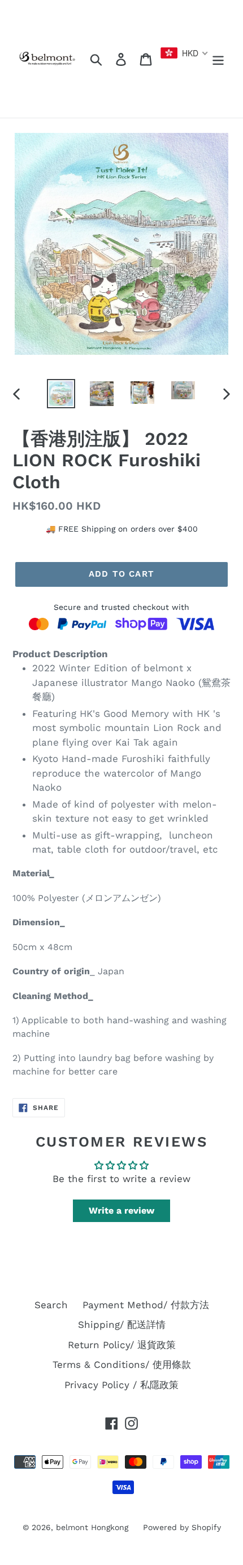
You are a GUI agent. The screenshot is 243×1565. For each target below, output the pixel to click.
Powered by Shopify (182, 1527)
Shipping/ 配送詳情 (122, 1324)
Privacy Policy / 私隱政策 (121, 1384)
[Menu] (218, 59)
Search (51, 1304)
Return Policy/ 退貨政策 (122, 1344)
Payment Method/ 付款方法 (146, 1304)
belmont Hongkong (92, 1527)
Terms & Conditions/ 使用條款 (122, 1364)
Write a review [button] (121, 1210)
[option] (61, 393)
